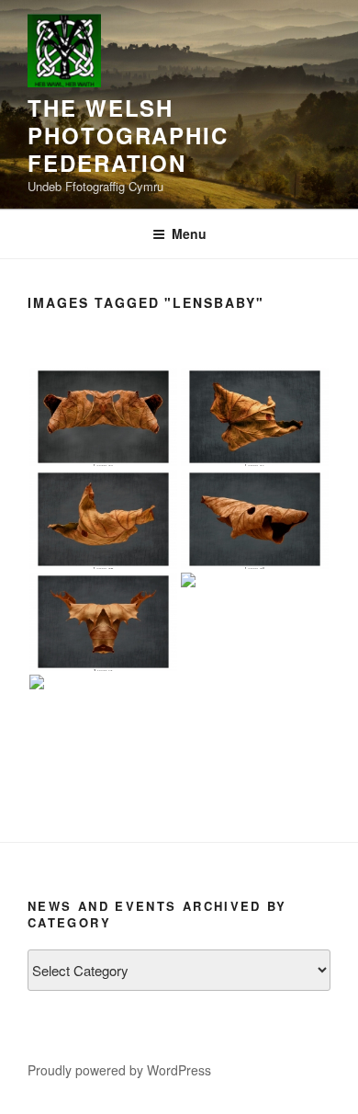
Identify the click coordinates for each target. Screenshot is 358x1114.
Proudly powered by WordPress (119, 1070)
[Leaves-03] (103, 417)
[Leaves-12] (103, 724)
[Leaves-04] (255, 417)
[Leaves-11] (255, 622)
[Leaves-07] (103, 519)
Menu (189, 233)
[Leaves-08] (255, 519)
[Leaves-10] (103, 622)
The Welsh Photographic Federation (128, 135)
